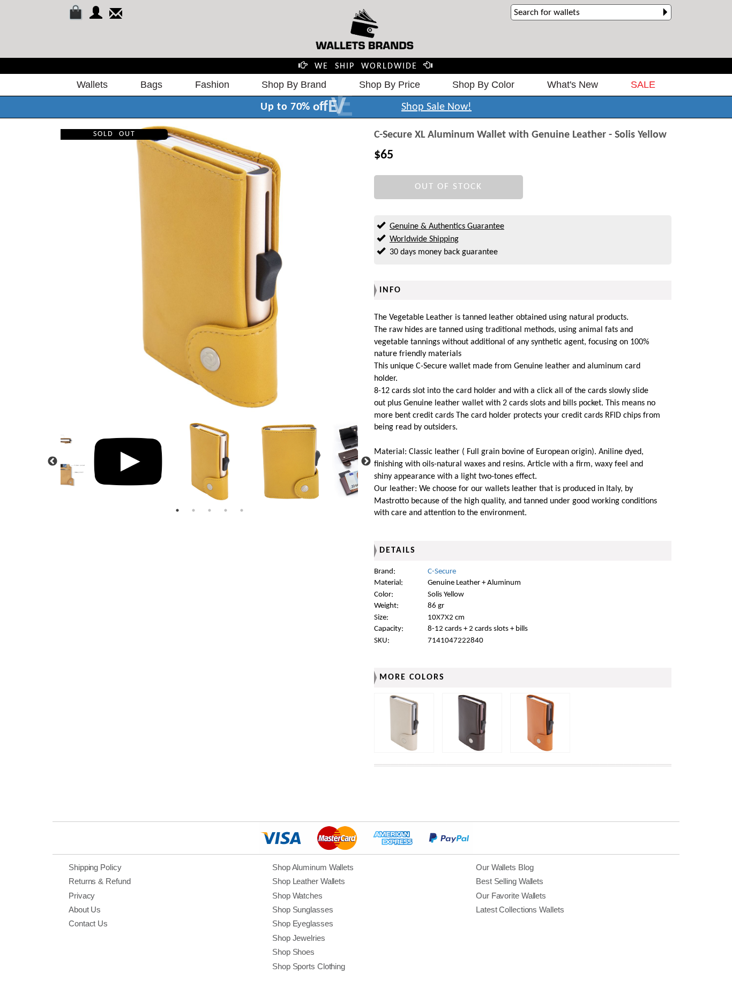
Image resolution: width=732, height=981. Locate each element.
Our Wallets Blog (504, 867)
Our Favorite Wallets (511, 895)
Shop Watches (297, 895)
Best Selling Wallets (509, 881)
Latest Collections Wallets (520, 909)
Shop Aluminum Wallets (313, 867)
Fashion (212, 84)
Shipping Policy (95, 867)
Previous (52, 461)
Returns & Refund (99, 881)
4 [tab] (225, 510)
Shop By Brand (294, 84)
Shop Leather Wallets (308, 881)
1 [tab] (177, 510)
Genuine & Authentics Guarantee (447, 226)
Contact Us (88, 923)
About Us (85, 909)
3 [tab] (209, 510)
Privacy (82, 895)
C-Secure (442, 572)
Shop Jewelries (298, 937)
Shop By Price (389, 84)
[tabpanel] (209, 461)
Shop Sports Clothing (308, 966)
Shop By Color (483, 84)
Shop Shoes (293, 951)
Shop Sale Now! (436, 107)
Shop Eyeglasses (302, 923)
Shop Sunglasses (302, 909)
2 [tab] (193, 510)
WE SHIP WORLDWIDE (366, 66)
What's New (572, 84)
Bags (151, 84)
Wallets (92, 84)
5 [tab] (241, 510)
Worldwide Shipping (424, 239)
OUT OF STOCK (448, 186)
